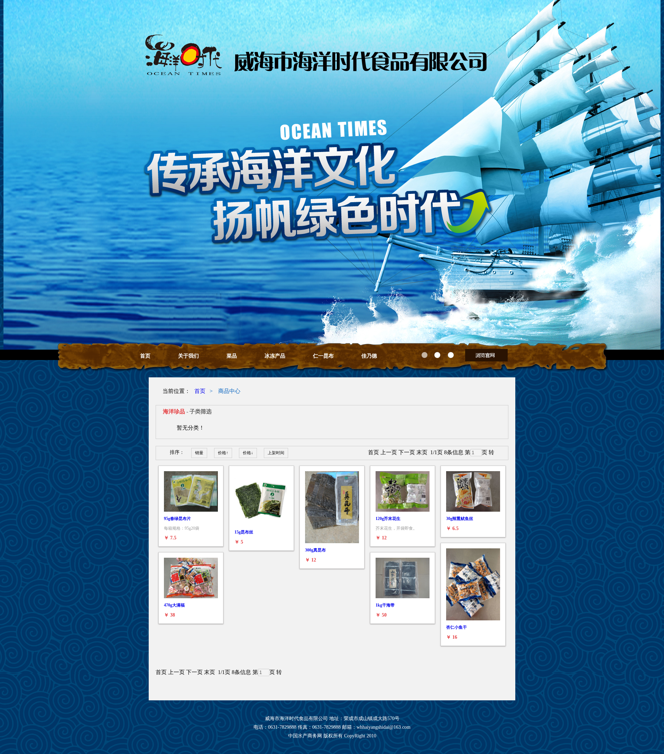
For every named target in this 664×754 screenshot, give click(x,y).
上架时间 (276, 452)
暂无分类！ (190, 428)
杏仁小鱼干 (456, 627)
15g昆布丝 (243, 532)
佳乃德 (369, 356)
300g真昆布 (315, 550)
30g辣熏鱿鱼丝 (459, 518)
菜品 (232, 356)
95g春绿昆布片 (177, 518)
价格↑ (223, 452)
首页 (145, 356)
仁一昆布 (323, 356)
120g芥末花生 (388, 518)
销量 (199, 452)
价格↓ (248, 452)
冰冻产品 (275, 356)
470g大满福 (174, 605)
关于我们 (188, 356)
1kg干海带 (385, 605)
